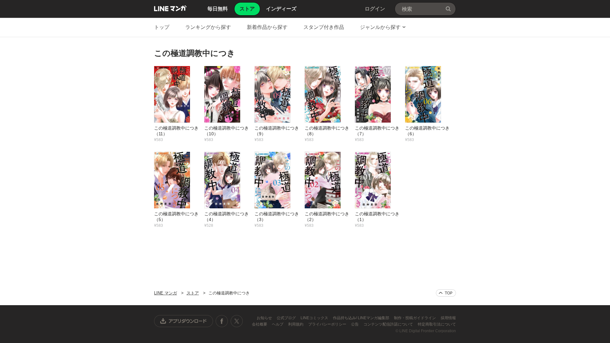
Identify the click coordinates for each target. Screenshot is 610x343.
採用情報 (448, 318)
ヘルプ (278, 324)
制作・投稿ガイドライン (415, 318)
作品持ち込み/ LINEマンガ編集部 (361, 318)
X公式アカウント (236, 321)
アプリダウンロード (183, 321)
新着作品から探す (267, 27)
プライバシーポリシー (327, 324)
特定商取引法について (437, 324)
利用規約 (296, 324)
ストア (192, 293)
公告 (355, 324)
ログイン (375, 8)
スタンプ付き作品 (323, 27)
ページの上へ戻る (446, 293)
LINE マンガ (170, 8)
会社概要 (260, 324)
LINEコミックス (315, 318)
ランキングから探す (208, 27)
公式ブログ (287, 318)
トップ (161, 27)
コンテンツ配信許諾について (388, 324)
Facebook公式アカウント (221, 321)
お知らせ (265, 318)
